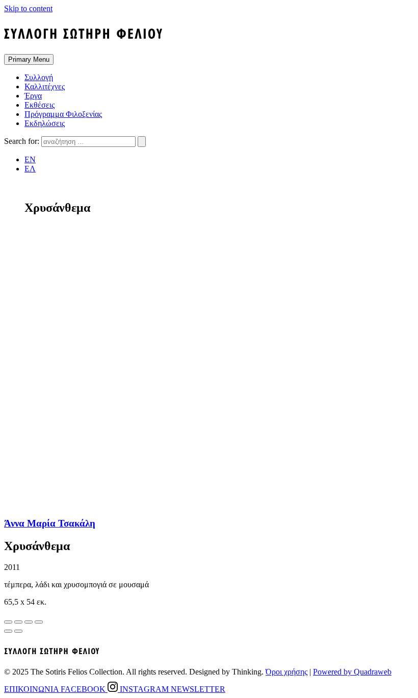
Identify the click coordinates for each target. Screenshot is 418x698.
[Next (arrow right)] (18, 631)
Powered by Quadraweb (352, 671)
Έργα (33, 95)
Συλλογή (38, 77)
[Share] (18, 622)
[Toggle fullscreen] (28, 622)
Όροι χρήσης (286, 671)
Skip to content (28, 8)
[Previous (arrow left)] (8, 631)
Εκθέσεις (39, 105)
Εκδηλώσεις (44, 123)
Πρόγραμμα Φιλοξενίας (63, 114)
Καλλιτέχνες (44, 86)
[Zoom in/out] (39, 622)
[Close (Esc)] (8, 622)
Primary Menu (28, 59)
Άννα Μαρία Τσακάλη (49, 523)
